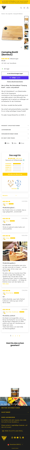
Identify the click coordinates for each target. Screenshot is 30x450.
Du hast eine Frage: (8, 138)
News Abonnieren (8, 417)
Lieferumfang (6, 129)
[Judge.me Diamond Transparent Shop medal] (18, 183)
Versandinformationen (9, 134)
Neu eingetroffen (9, 13)
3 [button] (15, 336)
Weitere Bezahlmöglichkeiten (15, 81)
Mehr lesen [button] (6, 283)
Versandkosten (13, 63)
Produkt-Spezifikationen (10, 125)
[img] (6, 201)
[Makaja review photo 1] (15, 251)
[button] (5, 59)
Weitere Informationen (10, 408)
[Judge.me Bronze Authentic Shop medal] (11, 183)
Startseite (3, 13)
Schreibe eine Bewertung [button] (15, 174)
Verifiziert (14, 188)
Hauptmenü (5, 412)
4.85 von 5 (19, 158)
